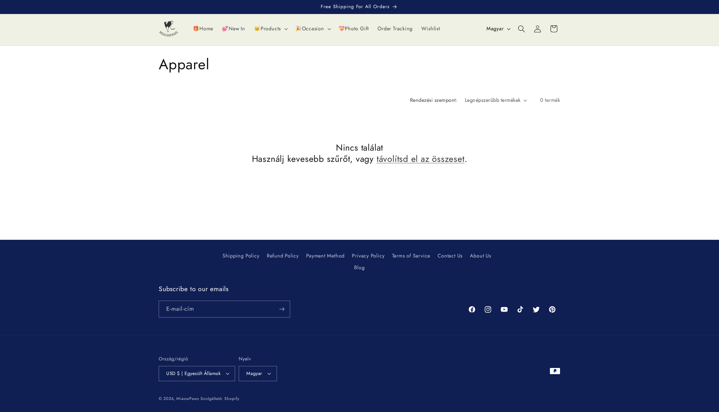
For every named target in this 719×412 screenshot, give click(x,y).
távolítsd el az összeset (421, 159)
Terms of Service (411, 255)
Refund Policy (283, 255)
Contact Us (450, 255)
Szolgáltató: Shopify (220, 398)
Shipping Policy (241, 255)
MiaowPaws (187, 398)
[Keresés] (522, 29)
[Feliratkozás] (282, 309)
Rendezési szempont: (434, 100)
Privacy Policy (368, 255)
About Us (480, 255)
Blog (359, 267)
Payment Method (325, 255)
